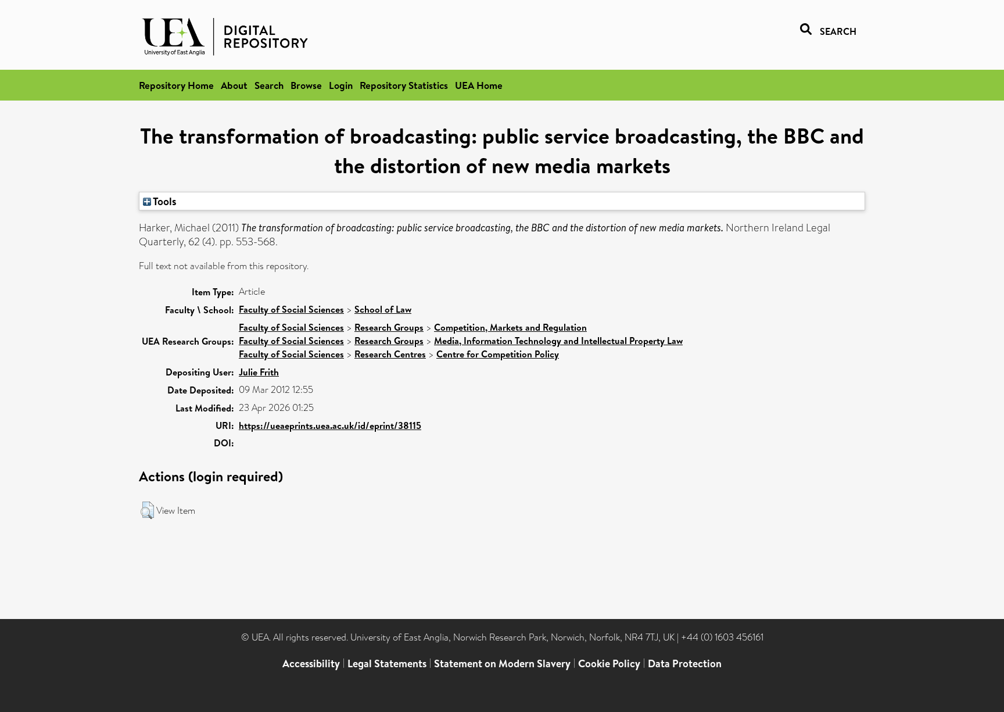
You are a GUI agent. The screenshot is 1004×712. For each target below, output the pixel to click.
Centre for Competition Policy (497, 354)
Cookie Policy (609, 663)
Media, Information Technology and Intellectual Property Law (558, 340)
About (234, 85)
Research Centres (390, 354)
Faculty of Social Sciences (291, 309)
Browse (306, 85)
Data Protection (685, 663)
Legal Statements (386, 663)
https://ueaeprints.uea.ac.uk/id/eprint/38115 (330, 425)
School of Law (382, 309)
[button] (147, 510)
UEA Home (479, 85)
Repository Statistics (404, 85)
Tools (164, 201)
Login (341, 85)
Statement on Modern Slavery (502, 663)
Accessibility (311, 663)
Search (269, 85)
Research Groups (389, 327)
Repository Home (176, 85)
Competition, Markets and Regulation (510, 327)
